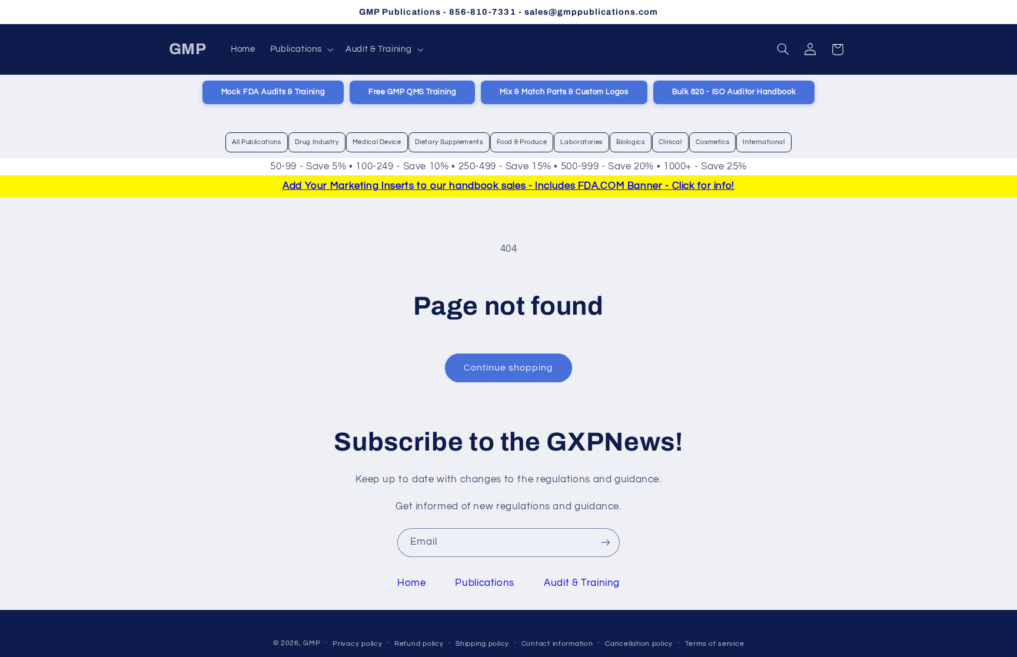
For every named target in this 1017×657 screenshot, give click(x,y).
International (764, 142)
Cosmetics (713, 142)
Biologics (630, 142)
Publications (484, 583)
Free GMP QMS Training (412, 92)
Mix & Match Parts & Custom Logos (564, 92)
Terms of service (715, 644)
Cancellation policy (639, 644)
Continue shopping (509, 367)
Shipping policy (482, 644)
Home (411, 583)
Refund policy (419, 644)
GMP (311, 643)
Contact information (557, 644)
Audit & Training (582, 583)
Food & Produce (522, 142)
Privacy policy (357, 644)
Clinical (670, 142)
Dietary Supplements (449, 142)
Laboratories (581, 142)
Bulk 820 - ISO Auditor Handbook (734, 92)
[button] (300, 49)
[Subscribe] (605, 542)
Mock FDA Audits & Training (273, 92)
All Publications (256, 142)
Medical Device (377, 142)
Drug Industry (317, 142)
